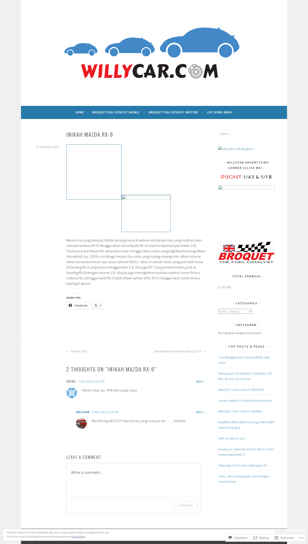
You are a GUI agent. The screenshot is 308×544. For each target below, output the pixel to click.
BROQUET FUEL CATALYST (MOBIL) (116, 112)
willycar (82, 412)
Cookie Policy (79, 536)
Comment (186, 505)
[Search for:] (246, 134)
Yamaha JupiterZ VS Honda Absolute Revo (245, 400)
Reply (199, 381)
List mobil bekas (219, 112)
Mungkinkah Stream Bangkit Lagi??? (178, 351)
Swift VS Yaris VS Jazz (232, 438)
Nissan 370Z (78, 351)
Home (80, 112)
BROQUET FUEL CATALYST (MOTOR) (173, 112)
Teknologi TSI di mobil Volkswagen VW (242, 465)
